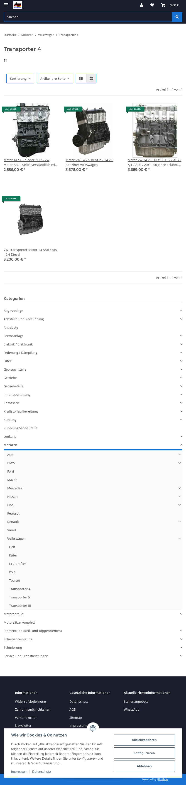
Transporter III (20, 605)
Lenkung (10, 436)
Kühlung (10, 420)
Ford (10, 471)
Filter (7, 361)
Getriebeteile (13, 386)
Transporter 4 (19, 589)
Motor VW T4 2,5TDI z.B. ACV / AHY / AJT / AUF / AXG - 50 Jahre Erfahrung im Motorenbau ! (155, 162)
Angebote (11, 327)
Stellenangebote (136, 701)
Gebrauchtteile (15, 369)
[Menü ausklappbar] (6, 3)
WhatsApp (132, 709)
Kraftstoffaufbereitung (21, 411)
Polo (12, 572)
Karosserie (12, 403)
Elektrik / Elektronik (18, 344)
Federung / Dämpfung (20, 352)
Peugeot (13, 513)
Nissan (12, 496)
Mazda (12, 480)
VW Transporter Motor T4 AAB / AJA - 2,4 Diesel (30, 252)
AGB (72, 709)
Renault (13, 522)
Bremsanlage (14, 336)
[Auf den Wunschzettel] (51, 111)
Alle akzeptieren (144, 740)
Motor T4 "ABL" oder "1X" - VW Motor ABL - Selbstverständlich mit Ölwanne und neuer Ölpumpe (30, 162)
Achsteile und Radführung (24, 319)
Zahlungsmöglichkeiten (32, 709)
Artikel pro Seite (53, 78)
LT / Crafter (17, 563)
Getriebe (10, 378)
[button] (141, 5)
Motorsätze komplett (19, 622)
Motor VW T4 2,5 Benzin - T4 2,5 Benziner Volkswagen (89, 162)
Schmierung (13, 647)
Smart (11, 530)
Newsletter (23, 725)
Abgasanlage (13, 311)
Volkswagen (16, 538)
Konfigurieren (144, 753)
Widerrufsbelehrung (30, 701)
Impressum (19, 771)
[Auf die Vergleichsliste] (39, 111)
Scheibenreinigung (18, 639)
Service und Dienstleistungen (26, 656)
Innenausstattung (17, 394)
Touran (14, 580)
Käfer (13, 555)
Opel (11, 505)
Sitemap (75, 717)
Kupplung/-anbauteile (20, 428)
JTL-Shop (162, 779)
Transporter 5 (19, 597)
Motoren (10, 445)
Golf (12, 547)
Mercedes (14, 488)
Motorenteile (13, 614)
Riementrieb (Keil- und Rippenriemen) (33, 631)
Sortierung (18, 78)
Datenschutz (41, 771)
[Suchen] (177, 17)
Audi (10, 454)
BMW (11, 463)
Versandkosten (26, 717)
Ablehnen (144, 766)
